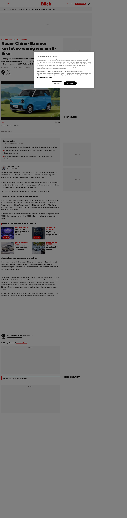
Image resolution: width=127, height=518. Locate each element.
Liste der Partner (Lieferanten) (44, 77)
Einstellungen (56, 83)
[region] (64, 70)
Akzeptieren (70, 83)
